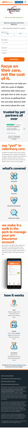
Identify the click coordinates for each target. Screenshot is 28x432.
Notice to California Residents (7, 375)
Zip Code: (4, 47)
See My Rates (14, 59)
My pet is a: (4, 32)
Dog (7, 34)
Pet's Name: (4, 40)
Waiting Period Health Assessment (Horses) (10, 384)
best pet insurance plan (18, 365)
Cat (20, 34)
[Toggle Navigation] (25, 2)
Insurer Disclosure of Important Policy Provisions (11, 378)
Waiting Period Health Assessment (8, 381)
